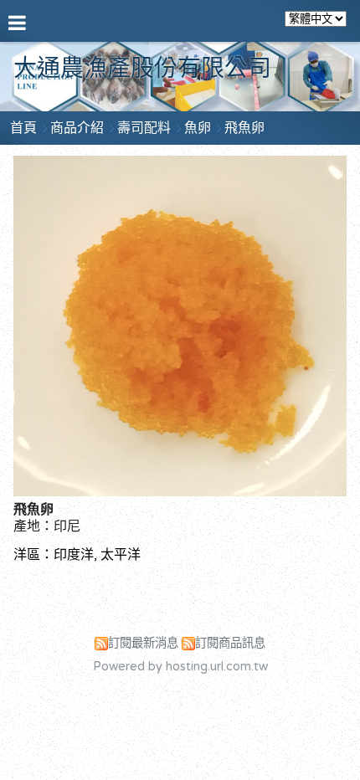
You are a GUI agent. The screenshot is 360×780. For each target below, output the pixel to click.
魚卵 (197, 128)
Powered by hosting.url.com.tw (180, 666)
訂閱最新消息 (143, 643)
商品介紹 (78, 128)
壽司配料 (144, 128)
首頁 (23, 128)
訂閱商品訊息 (230, 643)
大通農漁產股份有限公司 (142, 68)
